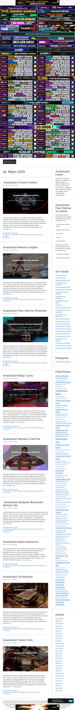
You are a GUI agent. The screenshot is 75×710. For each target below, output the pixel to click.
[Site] (18, 58)
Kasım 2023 (58, 665)
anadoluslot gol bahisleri (23, 628)
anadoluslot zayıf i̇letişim (60, 567)
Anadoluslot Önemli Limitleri (20, 182)
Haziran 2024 (59, 648)
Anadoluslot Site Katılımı (62, 324)
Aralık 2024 (58, 633)
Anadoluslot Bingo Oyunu (18, 375)
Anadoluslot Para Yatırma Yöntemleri (25, 310)
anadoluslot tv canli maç (63, 534)
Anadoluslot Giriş (9, 362)
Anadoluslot (58, 305)
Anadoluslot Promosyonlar (11, 232)
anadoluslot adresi (63, 382)
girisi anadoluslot (60, 589)
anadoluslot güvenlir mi (22, 491)
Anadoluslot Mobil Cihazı (62, 280)
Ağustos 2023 (59, 673)
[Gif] (37, 78)
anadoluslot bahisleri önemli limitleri (27, 234)
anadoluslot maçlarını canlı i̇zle (36, 491)
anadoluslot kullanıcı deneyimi (61, 485)
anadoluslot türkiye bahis (60, 546)
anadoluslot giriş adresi (62, 446)
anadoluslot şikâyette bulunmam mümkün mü (16, 529)
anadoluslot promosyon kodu (62, 520)
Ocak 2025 (58, 631)
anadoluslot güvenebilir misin (62, 462)
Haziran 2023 (59, 678)
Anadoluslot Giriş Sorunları (63, 331)
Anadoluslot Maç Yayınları (63, 336)
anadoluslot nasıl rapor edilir (60, 504)
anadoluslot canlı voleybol (60, 417)
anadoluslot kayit (59, 476)
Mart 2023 (58, 685)
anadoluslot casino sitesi (62, 426)
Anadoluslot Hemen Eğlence (63, 348)
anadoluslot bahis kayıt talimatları (13, 565)
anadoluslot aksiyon (59, 386)
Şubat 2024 (58, 658)
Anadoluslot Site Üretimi (62, 321)
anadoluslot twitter (60, 539)
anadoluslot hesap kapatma (60, 468)
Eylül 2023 (58, 670)
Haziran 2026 (59, 618)
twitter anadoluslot (62, 600)
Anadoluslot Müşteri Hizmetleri (62, 502)
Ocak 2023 (58, 690)
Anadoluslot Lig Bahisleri (62, 343)
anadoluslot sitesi (60, 522)
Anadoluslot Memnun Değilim (20, 247)
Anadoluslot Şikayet (62, 572)
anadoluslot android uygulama (61, 388)
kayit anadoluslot (61, 595)
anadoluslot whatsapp (60, 549)
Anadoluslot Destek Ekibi (62, 287)
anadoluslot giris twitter (62, 434)
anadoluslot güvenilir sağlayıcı (61, 464)
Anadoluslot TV (41, 299)
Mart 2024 (58, 656)
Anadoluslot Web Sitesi (61, 548)
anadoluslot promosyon (61, 518)
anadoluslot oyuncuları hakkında (37, 427)
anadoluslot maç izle (61, 491)
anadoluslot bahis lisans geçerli (61, 398)
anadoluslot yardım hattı (33, 692)
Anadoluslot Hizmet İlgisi (62, 333)
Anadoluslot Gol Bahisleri (18, 576)
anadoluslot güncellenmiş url (60, 460)
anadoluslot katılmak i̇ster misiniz (61, 475)
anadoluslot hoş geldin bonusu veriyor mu (24, 362)
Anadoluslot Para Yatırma (61, 511)
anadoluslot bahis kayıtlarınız (29, 565)
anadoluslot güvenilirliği (10, 692)
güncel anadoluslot (62, 593)
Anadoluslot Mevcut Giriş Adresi (36, 529)
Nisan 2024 (58, 653)
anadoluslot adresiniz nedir (60, 384)
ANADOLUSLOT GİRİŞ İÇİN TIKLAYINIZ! (37, 34)
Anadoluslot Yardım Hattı (18, 640)
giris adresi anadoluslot (59, 586)
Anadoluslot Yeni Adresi (61, 557)
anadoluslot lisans (59, 487)
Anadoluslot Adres (61, 378)
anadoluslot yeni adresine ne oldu (61, 560)
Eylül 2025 (58, 621)
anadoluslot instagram (22, 427)
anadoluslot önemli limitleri (11, 234)
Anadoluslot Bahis (61, 392)
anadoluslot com (61, 430)
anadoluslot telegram (22, 692)
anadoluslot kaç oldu (61, 481)
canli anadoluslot (59, 577)
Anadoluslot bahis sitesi (10, 491)
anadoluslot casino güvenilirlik (61, 421)
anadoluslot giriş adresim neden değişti (62, 449)
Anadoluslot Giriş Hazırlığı (63, 329)
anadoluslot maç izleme (62, 492)
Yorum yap (7, 237)
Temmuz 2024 (59, 646)
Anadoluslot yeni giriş (8, 530)
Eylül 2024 (58, 641)
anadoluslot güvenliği (59, 466)
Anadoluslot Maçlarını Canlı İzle (21, 438)
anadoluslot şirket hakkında (60, 575)
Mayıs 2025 (58, 626)
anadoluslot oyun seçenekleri (37, 628)
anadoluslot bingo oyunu (11, 427)
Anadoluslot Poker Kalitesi (63, 326)
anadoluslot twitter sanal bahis (61, 541)
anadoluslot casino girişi (60, 419)
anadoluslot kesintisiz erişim (60, 483)
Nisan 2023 (58, 683)
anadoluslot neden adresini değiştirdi (62, 505)
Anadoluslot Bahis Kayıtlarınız (20, 541)
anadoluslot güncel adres (63, 457)
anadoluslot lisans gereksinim (61, 489)
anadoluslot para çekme (61, 514)
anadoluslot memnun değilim (12, 299)
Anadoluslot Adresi (61, 275)
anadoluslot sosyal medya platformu (62, 523)
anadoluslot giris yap (61, 436)
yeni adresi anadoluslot (59, 603)
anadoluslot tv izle (60, 538)
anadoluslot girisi (61, 432)
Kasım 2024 (58, 636)
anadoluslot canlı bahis (61, 415)
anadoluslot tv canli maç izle (62, 536)
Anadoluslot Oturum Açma (63, 307)
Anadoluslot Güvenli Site (62, 319)
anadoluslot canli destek (10, 628)
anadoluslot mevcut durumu (60, 496)
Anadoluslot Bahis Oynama (63, 289)
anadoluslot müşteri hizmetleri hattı (27, 299)
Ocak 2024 (58, 661)
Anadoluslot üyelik (61, 570)
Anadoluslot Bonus (61, 405)
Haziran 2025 (59, 623)
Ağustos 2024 (59, 643)
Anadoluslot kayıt (62, 479)
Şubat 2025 (58, 628)
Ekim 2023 (58, 668)
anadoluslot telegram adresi (60, 530)
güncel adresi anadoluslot (61, 591)
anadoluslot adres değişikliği (60, 380)
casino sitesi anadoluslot (60, 581)
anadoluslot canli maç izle (61, 413)
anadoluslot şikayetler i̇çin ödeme (61, 573)
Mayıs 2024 (58, 651)
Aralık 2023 (58, 663)
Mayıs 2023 (58, 680)
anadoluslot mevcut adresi (61, 494)
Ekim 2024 (58, 638)
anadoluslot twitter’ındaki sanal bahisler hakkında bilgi (62, 544)
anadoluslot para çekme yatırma (61, 516)
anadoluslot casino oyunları (63, 423)
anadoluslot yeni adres (61, 553)
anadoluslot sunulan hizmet (60, 525)
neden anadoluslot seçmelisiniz (61, 597)
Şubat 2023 (58, 688)
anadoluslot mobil (58, 500)
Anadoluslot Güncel (61, 454)
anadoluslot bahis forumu (60, 396)
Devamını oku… (7, 229)
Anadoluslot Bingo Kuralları (63, 345)
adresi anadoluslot (62, 376)
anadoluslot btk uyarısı (59, 407)
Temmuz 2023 (59, 675)
